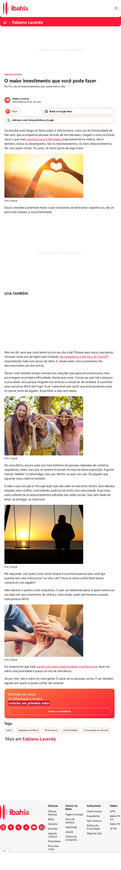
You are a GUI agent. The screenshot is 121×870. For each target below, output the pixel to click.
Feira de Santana (70, 821)
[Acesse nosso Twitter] (18, 827)
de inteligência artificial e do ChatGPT (84, 357)
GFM (112, 811)
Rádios (114, 806)
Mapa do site (94, 833)
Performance (51, 730)
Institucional (94, 806)
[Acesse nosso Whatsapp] (42, 827)
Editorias (53, 806)
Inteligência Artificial (28, 730)
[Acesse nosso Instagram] (3, 827)
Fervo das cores (53, 847)
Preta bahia (54, 841)
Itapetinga (71, 827)
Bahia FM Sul (115, 817)
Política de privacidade (93, 827)
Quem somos (94, 811)
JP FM (113, 828)
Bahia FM (115, 824)
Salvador (53, 824)
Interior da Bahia (71, 807)
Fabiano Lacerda (27, 22)
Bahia (51, 819)
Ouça (14, 111)
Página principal (74, 814)
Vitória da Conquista (71, 838)
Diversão (53, 828)
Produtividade (70, 730)
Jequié (69, 832)
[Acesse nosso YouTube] (34, 827)
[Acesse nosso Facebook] (11, 827)
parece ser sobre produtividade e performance (67, 666)
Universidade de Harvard (96, 730)
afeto (9, 730)
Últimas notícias (52, 813)
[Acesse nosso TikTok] (26, 827)
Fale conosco (94, 821)
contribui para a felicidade (44, 139)
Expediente (93, 816)
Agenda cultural (52, 835)
